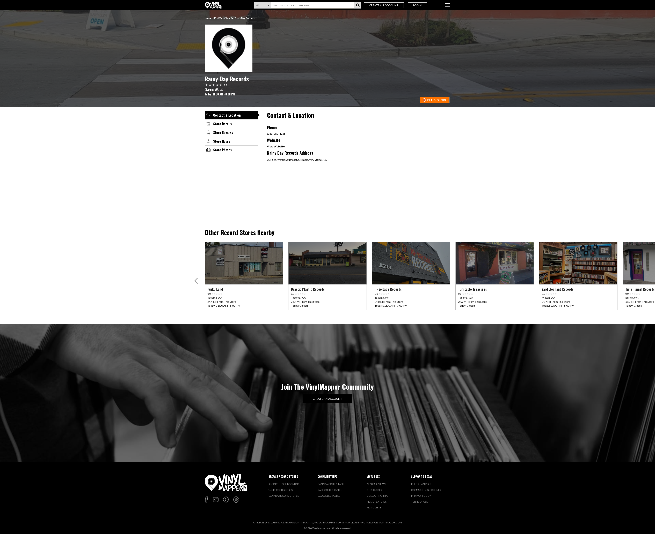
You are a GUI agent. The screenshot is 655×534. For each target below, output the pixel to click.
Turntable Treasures (472, 289)
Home (208, 18)
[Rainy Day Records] (327, 48)
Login (417, 5)
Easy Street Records (54, 289)
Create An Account (383, 5)
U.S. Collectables (329, 495)
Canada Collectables (332, 484)
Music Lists (374, 507)
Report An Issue (421, 484)
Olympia (228, 18)
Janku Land (215, 289)
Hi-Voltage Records (388, 289)
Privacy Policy (421, 495)
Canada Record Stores (283, 495)
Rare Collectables (330, 489)
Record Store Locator (283, 484)
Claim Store (437, 100)
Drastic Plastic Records (308, 289)
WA (220, 18)
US (214, 18)
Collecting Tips (377, 495)
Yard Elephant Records (557, 289)
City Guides (374, 489)
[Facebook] (207, 499)
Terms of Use (419, 501)
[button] (196, 281)
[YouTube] (226, 499)
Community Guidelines (426, 489)
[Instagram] (215, 499)
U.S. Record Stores (280, 489)
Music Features (377, 501)
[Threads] (236, 499)
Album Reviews (376, 484)
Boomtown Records (137, 289)
